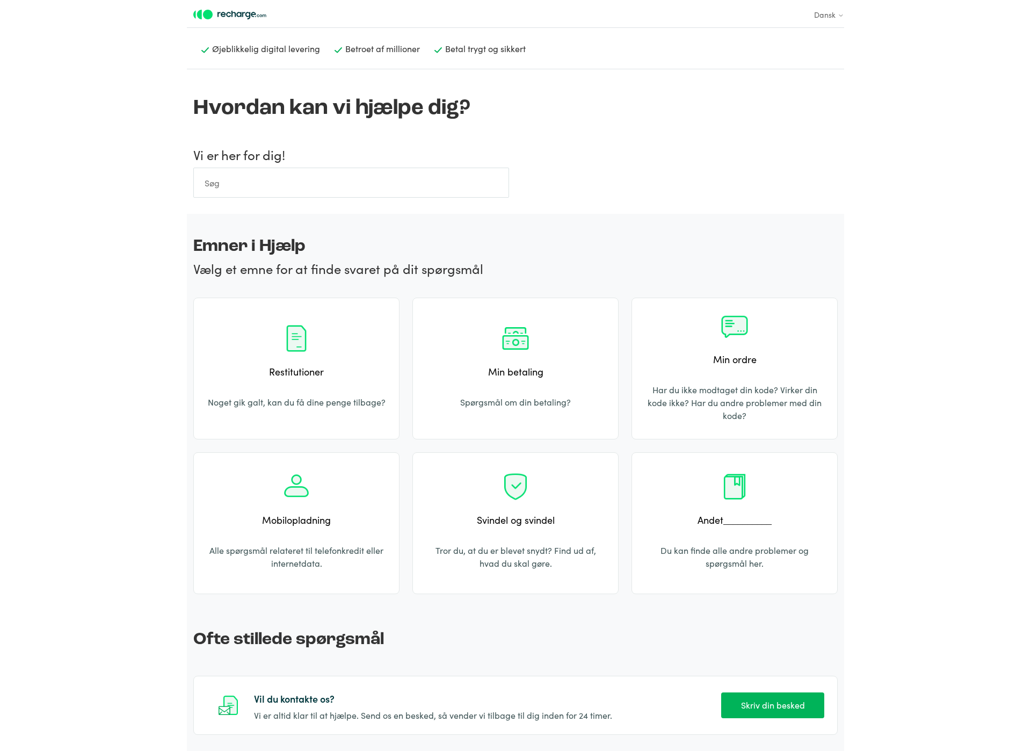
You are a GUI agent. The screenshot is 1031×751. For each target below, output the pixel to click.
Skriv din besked (773, 705)
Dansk (826, 14)
